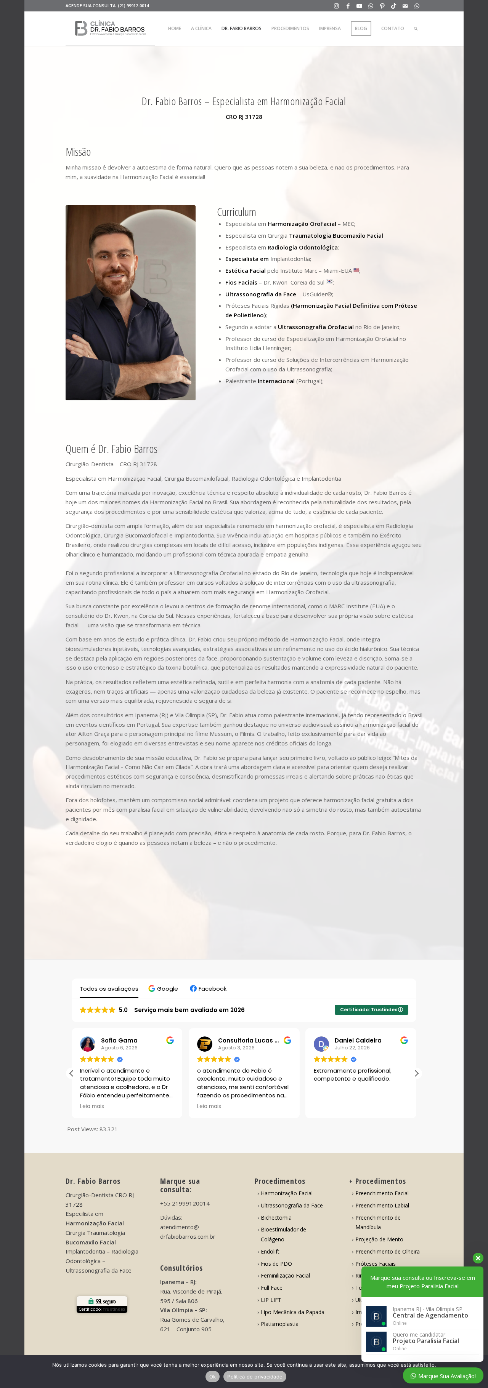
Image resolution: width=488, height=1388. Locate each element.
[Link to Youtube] (359, 5)
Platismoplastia (280, 1323)
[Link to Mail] (405, 5)
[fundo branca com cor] (110, 28)
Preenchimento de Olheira (387, 1251)
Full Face (272, 1287)
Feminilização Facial (285, 1275)
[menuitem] (174, 28)
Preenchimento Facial (382, 1193)
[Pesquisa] (415, 28)
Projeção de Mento (379, 1239)
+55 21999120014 (185, 1203)
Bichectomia (276, 1217)
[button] (164, 989)
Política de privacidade (255, 1377)
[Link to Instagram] (336, 5)
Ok (212, 1377)
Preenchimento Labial (382, 1205)
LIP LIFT (271, 1299)
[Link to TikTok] (393, 5)
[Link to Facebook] (347, 5)
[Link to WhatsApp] (370, 5)
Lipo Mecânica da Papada (292, 1312)
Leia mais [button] (92, 1106)
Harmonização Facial (287, 1193)
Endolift (270, 1251)
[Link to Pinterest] (382, 5)
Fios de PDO (276, 1263)
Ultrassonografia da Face (292, 1205)
